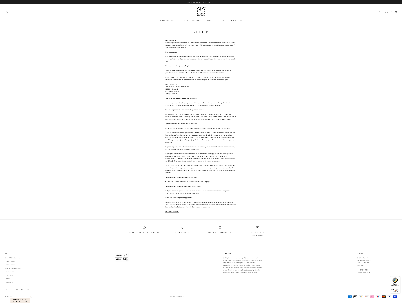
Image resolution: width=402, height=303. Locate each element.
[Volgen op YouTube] (22, 289)
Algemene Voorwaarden (13, 268)
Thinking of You (167, 20)
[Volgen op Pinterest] (17, 289)
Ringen (223, 20)
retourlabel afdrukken (217, 73)
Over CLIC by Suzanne (12, 258)
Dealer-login (9, 275)
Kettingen (183, 20)
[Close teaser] (31, 297)
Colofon (7, 279)
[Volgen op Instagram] (11, 289)
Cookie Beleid (9, 272)
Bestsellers (236, 20)
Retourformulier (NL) (172, 211)
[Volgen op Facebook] (6, 289)
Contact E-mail (10, 261)
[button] (20, 300)
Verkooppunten (10, 265)
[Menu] (398, 277)
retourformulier (198, 70)
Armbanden (197, 20)
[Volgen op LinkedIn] (28, 289)
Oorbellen (211, 20)
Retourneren (9, 282)
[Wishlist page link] (7, 12)
